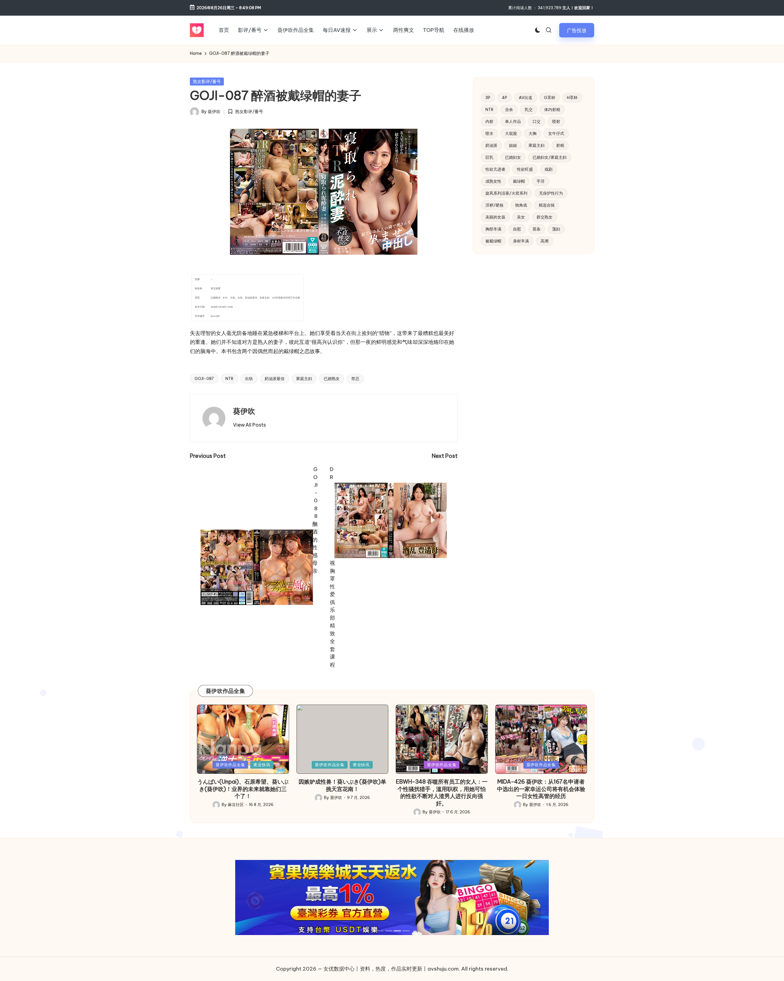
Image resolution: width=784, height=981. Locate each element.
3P (487, 97)
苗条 (537, 228)
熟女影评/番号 (207, 81)
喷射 (556, 121)
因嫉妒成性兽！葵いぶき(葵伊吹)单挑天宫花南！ (342, 785)
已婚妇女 (513, 157)
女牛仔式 (556, 133)
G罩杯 (549, 97)
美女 (521, 217)
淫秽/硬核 (494, 205)
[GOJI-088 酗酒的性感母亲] (391, 520)
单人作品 (513, 121)
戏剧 (548, 169)
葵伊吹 (244, 411)
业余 (509, 109)
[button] (576, 30)
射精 (560, 145)
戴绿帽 (519, 181)
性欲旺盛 (525, 169)
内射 (489, 121)
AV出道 (525, 97)
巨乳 (489, 157)
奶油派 (491, 145)
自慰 (517, 228)
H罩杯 (572, 97)
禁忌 (355, 378)
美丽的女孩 (495, 217)
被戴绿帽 (493, 240)
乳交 (529, 109)
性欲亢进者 (495, 169)
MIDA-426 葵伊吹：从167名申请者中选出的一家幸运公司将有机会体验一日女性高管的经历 (541, 789)
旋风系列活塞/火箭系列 (506, 193)
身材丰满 (521, 240)
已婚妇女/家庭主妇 (550, 157)
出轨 (249, 378)
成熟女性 (493, 181)
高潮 (544, 240)
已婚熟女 (332, 378)
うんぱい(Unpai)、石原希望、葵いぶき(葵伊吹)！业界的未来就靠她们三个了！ (242, 789)
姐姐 (513, 145)
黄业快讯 (261, 764)
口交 (537, 121)
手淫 (541, 181)
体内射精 (552, 109)
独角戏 (521, 205)
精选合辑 (547, 205)
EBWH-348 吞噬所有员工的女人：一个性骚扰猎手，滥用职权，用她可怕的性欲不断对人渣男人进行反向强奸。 (442, 792)
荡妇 (556, 228)
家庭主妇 (304, 378)
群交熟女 (544, 217)
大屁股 (511, 133)
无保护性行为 (551, 193)
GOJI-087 (204, 378)
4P (504, 97)
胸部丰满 (493, 228)
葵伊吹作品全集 (230, 764)
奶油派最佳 (275, 378)
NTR (229, 378)
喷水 (489, 133)
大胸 (533, 133)
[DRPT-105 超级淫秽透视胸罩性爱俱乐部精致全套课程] (257, 567)
